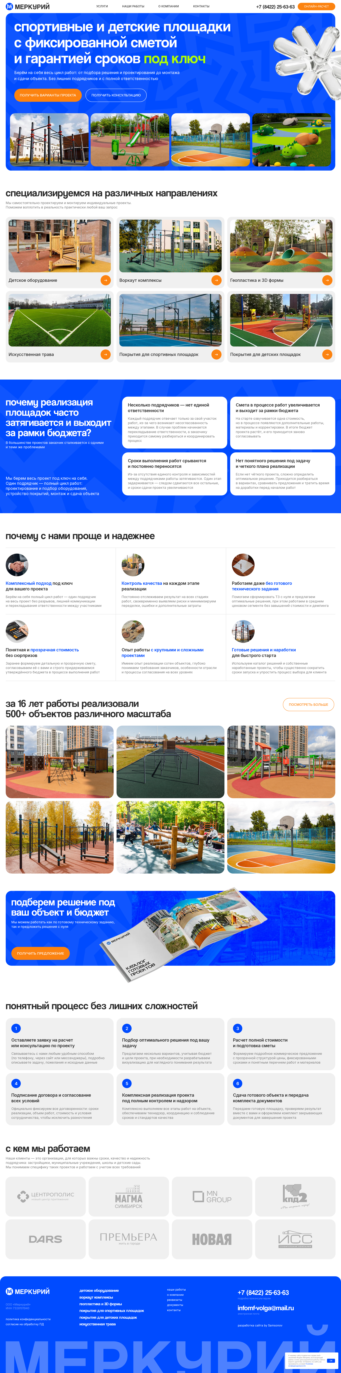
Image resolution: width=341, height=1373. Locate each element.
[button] (316, 6)
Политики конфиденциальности (300, 1365)
